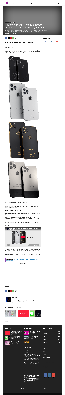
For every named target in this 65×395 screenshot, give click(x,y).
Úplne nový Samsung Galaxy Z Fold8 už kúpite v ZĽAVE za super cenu (31, 351)
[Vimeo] (57, 1)
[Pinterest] (11, 38)
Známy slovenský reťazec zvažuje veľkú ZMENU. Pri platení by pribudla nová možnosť (32, 376)
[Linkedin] (13, 303)
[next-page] (7, 322)
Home (6, 7)
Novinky (14, 22)
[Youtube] (58, 1)
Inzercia (44, 352)
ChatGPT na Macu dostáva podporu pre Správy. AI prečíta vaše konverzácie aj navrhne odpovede (35, 319)
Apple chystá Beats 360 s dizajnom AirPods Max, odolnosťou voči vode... (15, 342)
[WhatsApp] (13, 38)
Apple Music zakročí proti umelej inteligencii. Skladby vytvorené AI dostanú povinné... (16, 332)
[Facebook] (53, 1)
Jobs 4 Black (23, 201)
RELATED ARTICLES (9, 307)
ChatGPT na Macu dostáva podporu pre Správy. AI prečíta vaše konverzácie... (16, 337)
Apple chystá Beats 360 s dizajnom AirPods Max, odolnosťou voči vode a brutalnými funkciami (32, 363)
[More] (16, 38)
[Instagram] (55, 1)
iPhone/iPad (14, 7)
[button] (58, 4)
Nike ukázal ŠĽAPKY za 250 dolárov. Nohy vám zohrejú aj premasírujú (31, 372)
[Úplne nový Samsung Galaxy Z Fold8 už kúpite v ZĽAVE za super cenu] (10, 313)
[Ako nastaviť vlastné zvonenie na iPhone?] (26, 342)
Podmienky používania (47, 357)
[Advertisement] (23, 274)
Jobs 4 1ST (38, 201)
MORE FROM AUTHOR (17, 307)
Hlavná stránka (45, 348)
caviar (10, 286)
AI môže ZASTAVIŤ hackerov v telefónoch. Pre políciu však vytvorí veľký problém (31, 380)
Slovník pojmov (45, 349)
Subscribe (57, 40)
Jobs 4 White (28, 201)
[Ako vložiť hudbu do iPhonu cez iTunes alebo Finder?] (26, 333)
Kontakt (44, 354)
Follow (51, 40)
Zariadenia (9, 7)
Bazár (44, 351)
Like (45, 40)
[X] (56, 1)
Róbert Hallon (8, 33)
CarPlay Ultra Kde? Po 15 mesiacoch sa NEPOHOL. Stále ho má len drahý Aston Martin (32, 367)
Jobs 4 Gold (33, 201)
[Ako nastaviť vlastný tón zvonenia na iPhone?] (26, 337)
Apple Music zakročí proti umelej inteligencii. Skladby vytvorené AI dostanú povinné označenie (22, 319)
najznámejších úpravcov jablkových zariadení (27, 44)
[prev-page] (6, 322)
